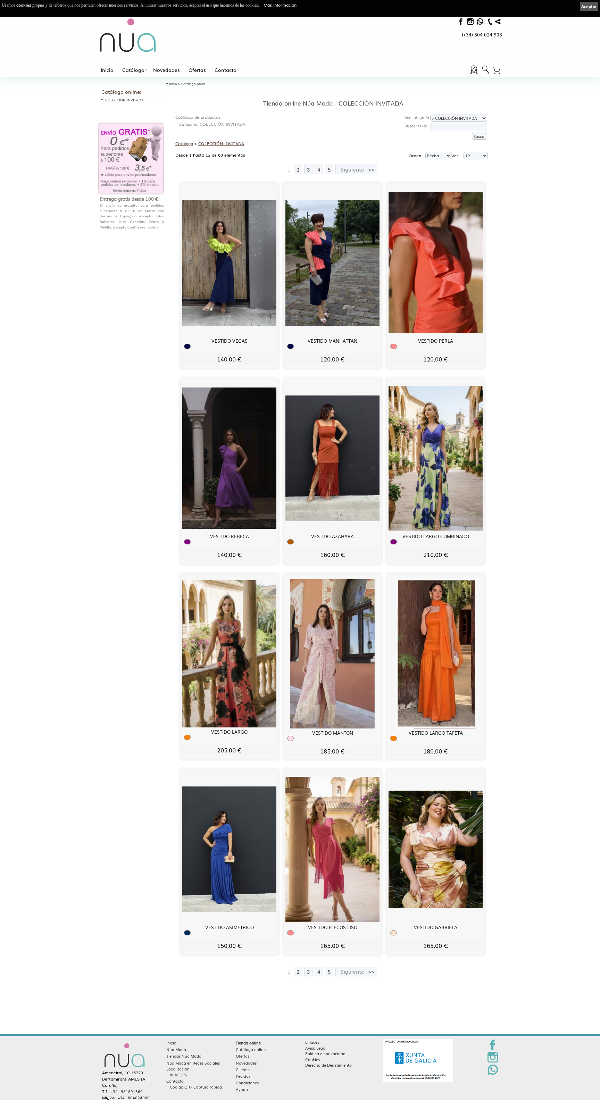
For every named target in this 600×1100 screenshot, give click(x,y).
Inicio (107, 69)
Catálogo (133, 69)
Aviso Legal (315, 1048)
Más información (280, 5)
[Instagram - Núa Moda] (493, 1061)
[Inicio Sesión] (475, 73)
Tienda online (248, 1042)
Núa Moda (176, 1049)
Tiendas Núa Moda (183, 1056)
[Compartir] (497, 23)
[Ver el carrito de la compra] (496, 70)
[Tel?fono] (489, 24)
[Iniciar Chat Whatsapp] (493, 1073)
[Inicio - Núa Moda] (128, 35)
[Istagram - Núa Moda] (470, 23)
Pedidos (243, 1076)
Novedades (166, 69)
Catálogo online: (121, 91)
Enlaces (312, 1042)
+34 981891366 (127, 1091)
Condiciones (247, 1082)
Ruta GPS (178, 1074)
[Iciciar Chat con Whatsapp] (479, 23)
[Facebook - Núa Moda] (460, 23)
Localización (178, 1069)
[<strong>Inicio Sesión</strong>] (486, 73)
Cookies (312, 1059)
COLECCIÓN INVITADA (124, 99)
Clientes (243, 1069)
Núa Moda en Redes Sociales (193, 1063)
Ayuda (242, 1089)
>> (357, 169)
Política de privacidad (325, 1053)
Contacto (225, 69)
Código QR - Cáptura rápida (196, 1087)
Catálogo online (193, 84)
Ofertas (197, 69)
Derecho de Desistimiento (328, 1065)
